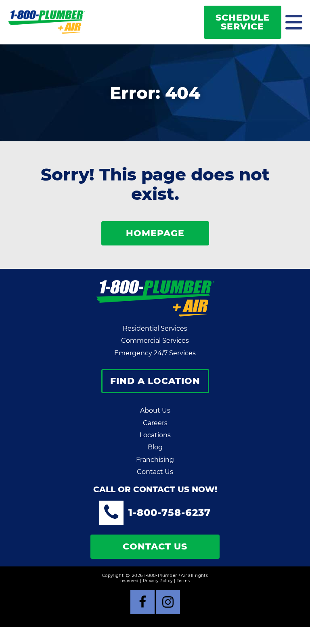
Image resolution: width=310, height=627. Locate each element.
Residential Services (155, 328)
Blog (155, 447)
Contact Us (155, 472)
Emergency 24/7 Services (155, 353)
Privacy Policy (158, 580)
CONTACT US (155, 546)
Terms (183, 580)
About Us (155, 410)
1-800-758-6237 (169, 512)
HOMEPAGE (155, 233)
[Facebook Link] (142, 602)
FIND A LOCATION (155, 380)
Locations (155, 435)
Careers (155, 423)
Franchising (155, 459)
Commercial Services (155, 340)
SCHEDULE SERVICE (243, 22)
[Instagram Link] (168, 602)
